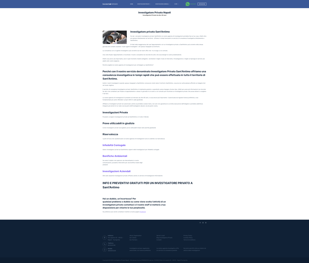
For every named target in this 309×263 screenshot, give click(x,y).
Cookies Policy (188, 237)
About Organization (135, 235)
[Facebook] (200, 222)
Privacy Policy (187, 235)
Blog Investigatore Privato (164, 237)
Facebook (143, 212)
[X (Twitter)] (203, 222)
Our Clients (133, 237)
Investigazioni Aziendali (162, 4)
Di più (176, 4)
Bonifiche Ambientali (115, 156)
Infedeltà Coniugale (114, 145)
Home (131, 4)
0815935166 (202, 4)
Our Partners (133, 240)
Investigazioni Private (143, 4)
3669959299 (112, 250)
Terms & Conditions (189, 240)
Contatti (159, 240)
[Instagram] (205, 222)
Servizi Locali (161, 235)
